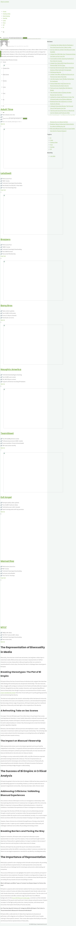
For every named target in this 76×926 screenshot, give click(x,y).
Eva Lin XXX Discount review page (20, 898)
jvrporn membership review (8, 693)
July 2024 (52, 156)
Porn (51, 145)
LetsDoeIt (6, 173)
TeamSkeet (7, 433)
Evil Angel (6, 497)
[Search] (3, 112)
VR (51, 149)
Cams (51, 140)
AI (50, 138)
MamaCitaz (7, 561)
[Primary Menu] (0, 54)
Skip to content (5, 2)
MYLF (4, 627)
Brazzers (5, 239)
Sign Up (3, 124)
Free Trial (3, 190)
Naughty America (11, 369)
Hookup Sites (54, 142)
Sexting (52, 147)
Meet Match (4, 39)
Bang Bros (6, 305)
